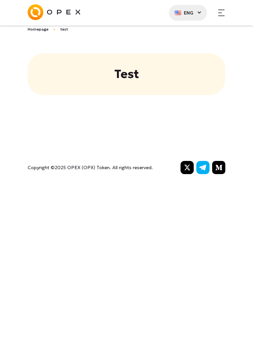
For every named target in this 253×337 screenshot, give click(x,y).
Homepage (38, 29)
